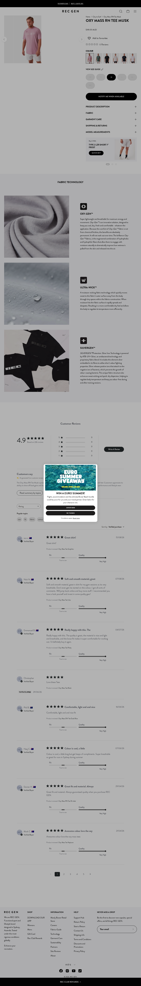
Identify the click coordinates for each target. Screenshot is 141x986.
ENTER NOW (70, 507)
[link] (70, 478)
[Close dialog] (94, 467)
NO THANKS (71, 513)
